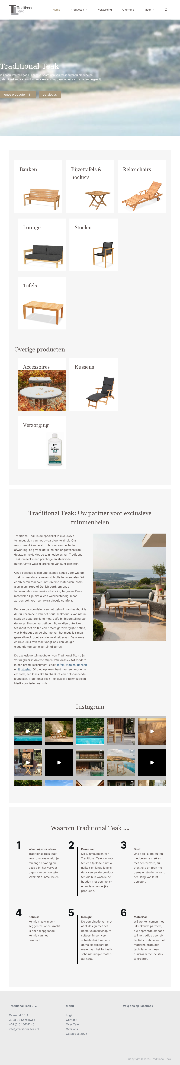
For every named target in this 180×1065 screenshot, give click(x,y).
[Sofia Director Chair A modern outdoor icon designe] (121, 762)
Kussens (84, 367)
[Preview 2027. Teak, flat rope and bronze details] (152, 731)
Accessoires (36, 367)
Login (69, 1015)
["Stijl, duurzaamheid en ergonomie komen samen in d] (152, 762)
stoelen (71, 665)
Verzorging (105, 9)
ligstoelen (24, 669)
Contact (71, 1020)
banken (82, 665)
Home (56, 9)
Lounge (32, 227)
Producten (77, 9)
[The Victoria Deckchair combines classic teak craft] (28, 731)
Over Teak (72, 1024)
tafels (60, 665)
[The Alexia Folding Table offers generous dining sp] (59, 731)
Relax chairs (137, 169)
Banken (28, 169)
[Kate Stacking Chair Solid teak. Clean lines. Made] (90, 762)
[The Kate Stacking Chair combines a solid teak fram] (121, 731)
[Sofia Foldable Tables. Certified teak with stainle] (28, 762)
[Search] (166, 9)
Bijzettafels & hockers (86, 173)
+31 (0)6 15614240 (21, 1024)
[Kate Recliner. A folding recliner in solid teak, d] (59, 762)
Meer (147, 9)
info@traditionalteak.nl (24, 1029)
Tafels (30, 285)
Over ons (128, 9)
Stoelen (83, 227)
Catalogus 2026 (76, 1033)
